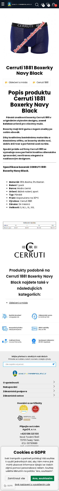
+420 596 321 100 (29, 433)
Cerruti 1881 (42, 82)
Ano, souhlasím (42, 478)
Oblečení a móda (18, 82)
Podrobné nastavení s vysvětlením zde (29, 484)
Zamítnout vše (16, 478)
